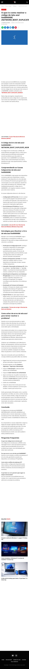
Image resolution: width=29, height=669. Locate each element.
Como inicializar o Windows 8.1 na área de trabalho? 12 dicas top (12, 558)
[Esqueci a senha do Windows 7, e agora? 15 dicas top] (14, 529)
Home (3, 659)
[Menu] (2, 2)
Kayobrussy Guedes (6, 22)
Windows (4, 9)
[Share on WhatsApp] (2, 27)
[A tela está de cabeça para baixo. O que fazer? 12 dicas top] (14, 569)
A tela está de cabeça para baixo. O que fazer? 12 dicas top (14, 579)
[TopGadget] (14, 2)
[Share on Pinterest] (16, 27)
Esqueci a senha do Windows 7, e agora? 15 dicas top (14, 538)
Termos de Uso (17, 659)
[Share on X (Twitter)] (10, 27)
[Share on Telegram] (5, 27)
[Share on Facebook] (8, 27)
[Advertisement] (14, 63)
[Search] (27, 2)
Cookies (24, 659)
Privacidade (9, 659)
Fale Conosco (14, 661)
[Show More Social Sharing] (18, 27)
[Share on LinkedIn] (13, 27)
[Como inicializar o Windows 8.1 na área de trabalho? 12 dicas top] (14, 549)
